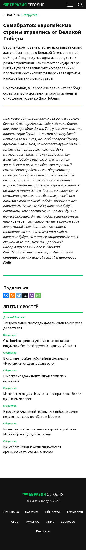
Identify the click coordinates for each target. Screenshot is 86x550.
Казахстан (9, 335)
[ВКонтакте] (6, 295)
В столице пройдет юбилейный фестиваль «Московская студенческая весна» (35, 361)
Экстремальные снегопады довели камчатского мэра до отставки (42, 326)
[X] (25, 295)
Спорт (15, 521)
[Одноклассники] (12, 295)
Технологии (75, 512)
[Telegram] (19, 295)
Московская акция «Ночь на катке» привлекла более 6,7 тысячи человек (42, 396)
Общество (10, 353)
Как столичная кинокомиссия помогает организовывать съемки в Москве (32, 450)
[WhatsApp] (38, 295)
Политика (32, 512)
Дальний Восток (13, 317)
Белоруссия (29, 15)
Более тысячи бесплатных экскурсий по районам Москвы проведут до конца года (39, 432)
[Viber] (31, 295)
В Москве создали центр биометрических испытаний (34, 379)
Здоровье (68, 521)
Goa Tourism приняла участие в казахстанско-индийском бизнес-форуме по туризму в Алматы (40, 343)
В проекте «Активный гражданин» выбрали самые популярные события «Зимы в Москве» (40, 414)
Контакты (43, 531)
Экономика (11, 512)
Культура (32, 521)
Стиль (50, 521)
